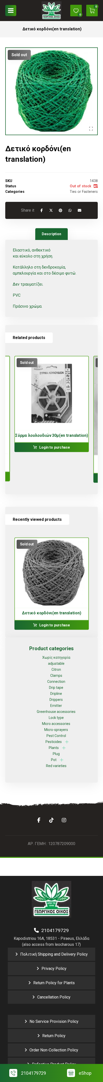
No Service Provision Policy (54, 1021)
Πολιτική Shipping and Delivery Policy (54, 954)
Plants (54, 748)
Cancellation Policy (53, 997)
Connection (56, 682)
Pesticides (54, 742)
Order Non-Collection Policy (54, 1050)
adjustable (56, 663)
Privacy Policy (54, 968)
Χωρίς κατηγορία (56, 657)
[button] (10, 10)
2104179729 (54, 930)
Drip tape (56, 688)
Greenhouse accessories (56, 712)
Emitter (56, 706)
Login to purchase (54, 447)
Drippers (56, 700)
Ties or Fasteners (84, 192)
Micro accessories (56, 724)
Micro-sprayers (56, 730)
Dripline (56, 694)
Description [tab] (51, 234)
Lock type (56, 718)
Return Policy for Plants (54, 982)
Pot (53, 760)
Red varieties (56, 766)
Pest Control (56, 736)
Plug (56, 754)
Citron (56, 670)
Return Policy (54, 1035)
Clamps (56, 676)
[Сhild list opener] (66, 741)
